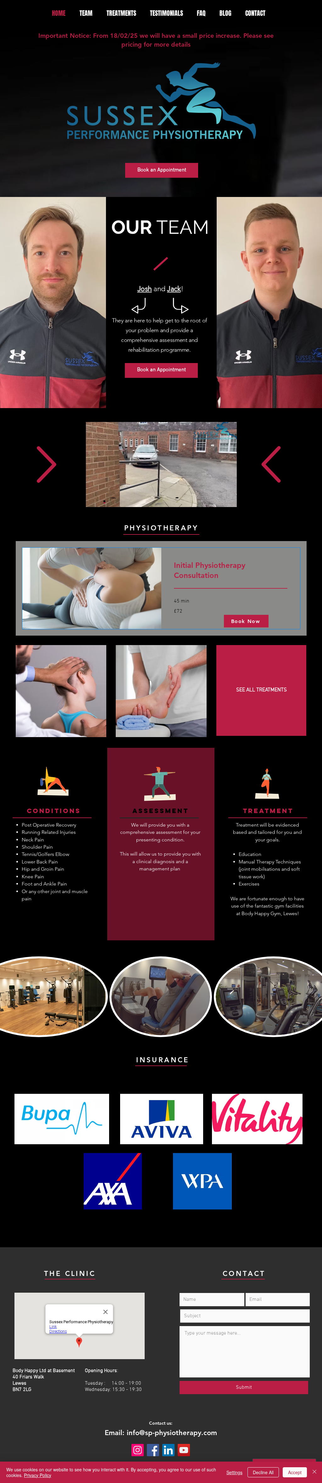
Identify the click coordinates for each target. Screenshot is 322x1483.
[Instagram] (137, 1450)
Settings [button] (234, 1472)
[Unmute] (105, 498)
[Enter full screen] (228, 498)
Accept (295, 1472)
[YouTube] (184, 1450)
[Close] (314, 1472)
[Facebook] (153, 1450)
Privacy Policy (37, 1475)
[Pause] (94, 498)
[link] (231, 570)
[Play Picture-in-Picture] (218, 498)
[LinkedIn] (168, 1450)
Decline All (263, 1472)
